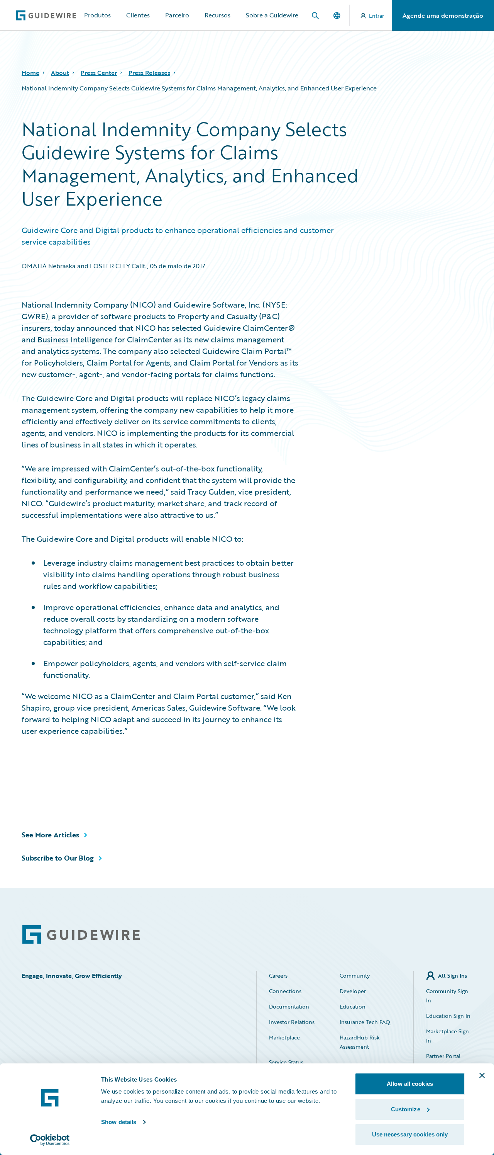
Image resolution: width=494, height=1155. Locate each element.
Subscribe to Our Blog (58, 858)
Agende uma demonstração (443, 15)
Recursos (217, 15)
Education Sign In (448, 1016)
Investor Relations (292, 1022)
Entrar (376, 16)
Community (355, 975)
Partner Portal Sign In (443, 1060)
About (60, 72)
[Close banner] (482, 1075)
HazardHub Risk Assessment (360, 1042)
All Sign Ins (452, 975)
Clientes (138, 15)
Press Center (99, 72)
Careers (278, 975)
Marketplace (284, 1037)
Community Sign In (447, 995)
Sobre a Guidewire (272, 15)
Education (352, 1006)
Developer (353, 991)
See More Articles (50, 835)
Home (30, 72)
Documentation (289, 1006)
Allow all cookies (410, 1083)
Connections (285, 991)
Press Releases (149, 72)
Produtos (97, 15)
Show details (118, 1122)
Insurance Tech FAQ (365, 1022)
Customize (405, 1109)
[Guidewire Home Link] (81, 934)
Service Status (286, 1062)
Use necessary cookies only (410, 1134)
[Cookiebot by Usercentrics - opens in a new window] (50, 1140)
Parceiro (177, 15)
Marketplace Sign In (447, 1035)
